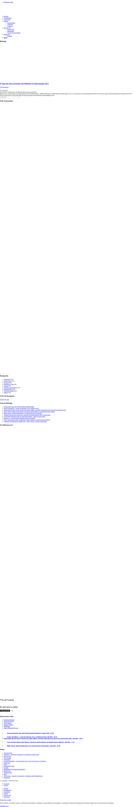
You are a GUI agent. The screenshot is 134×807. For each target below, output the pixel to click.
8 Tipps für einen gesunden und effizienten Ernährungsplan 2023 (24, 84)
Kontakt (6, 768)
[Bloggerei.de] (3, 713)
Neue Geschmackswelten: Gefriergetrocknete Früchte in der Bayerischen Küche (27, 420)
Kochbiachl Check (9, 384)
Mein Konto (7, 771)
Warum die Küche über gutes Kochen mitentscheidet (19, 406)
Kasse (5, 764)
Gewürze (6, 382)
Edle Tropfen (7, 758)
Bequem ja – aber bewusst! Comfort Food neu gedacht (19, 418)
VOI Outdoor (7, 723)
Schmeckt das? (8, 389)
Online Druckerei (9, 721)
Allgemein (7, 379)
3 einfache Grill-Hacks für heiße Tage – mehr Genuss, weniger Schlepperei (25, 421)
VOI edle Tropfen (9, 391)
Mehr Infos (5, 806)
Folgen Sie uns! (4, 399)
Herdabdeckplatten (9, 720)
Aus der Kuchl (8, 753)
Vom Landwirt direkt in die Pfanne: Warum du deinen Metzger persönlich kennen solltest (29, 411)
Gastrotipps (7, 759)
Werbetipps (7, 726)
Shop (5, 774)
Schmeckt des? (8, 772)
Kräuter (6, 386)
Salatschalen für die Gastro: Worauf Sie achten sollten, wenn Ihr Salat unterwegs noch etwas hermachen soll (35, 410)
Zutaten (6, 392)
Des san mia (7, 756)
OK (1, 806)
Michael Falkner (8, 725)
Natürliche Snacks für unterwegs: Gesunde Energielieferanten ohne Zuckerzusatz (27, 415)
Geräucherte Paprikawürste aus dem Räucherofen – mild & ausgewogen (24, 416)
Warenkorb (7, 777)
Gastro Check (8, 381)
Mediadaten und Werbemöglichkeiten (14, 769)
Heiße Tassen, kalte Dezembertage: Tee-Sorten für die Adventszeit (23, 413)
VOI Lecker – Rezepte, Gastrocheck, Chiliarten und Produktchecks (23, 776)
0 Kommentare (4, 87)
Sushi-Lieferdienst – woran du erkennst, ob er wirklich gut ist (21, 408)
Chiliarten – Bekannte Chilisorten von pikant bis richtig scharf (21, 754)
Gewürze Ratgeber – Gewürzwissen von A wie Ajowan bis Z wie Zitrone (25, 761)
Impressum (7, 763)
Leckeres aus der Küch (10, 387)
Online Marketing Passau (11, 728)
